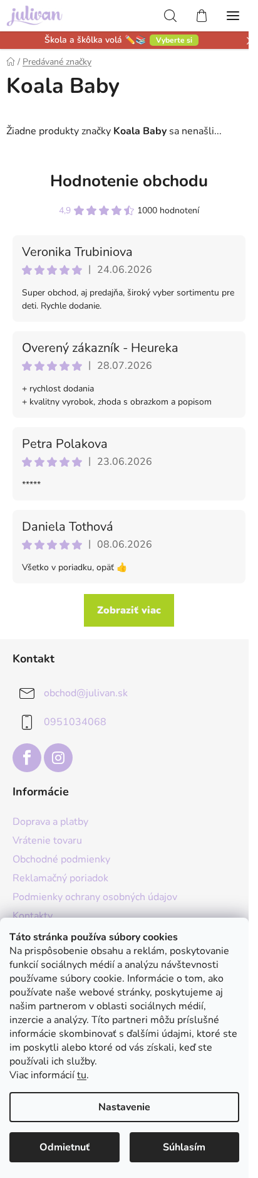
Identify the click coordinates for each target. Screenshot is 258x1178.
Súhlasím (184, 1147)
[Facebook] (27, 757)
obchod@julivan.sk (86, 693)
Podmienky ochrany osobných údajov (95, 897)
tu (81, 1075)
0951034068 (75, 722)
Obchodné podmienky (61, 859)
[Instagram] (58, 757)
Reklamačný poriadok (60, 878)
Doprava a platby (50, 822)
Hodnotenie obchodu (129, 181)
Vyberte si (174, 40)
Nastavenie (124, 1107)
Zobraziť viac (129, 610)
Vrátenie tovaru (47, 840)
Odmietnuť (64, 1147)
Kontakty (33, 916)
